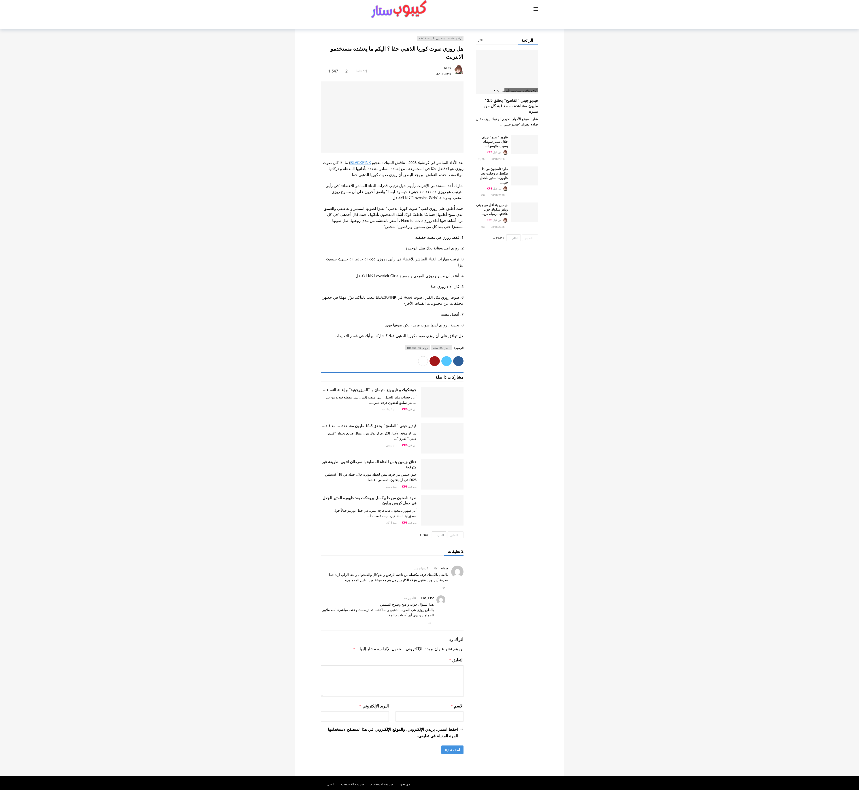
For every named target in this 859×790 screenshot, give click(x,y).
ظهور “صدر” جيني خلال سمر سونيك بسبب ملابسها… (494, 141)
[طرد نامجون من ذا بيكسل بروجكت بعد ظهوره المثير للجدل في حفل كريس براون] (442, 510)
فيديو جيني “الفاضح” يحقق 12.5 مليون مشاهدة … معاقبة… (369, 425)
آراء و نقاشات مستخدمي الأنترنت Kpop (440, 38)
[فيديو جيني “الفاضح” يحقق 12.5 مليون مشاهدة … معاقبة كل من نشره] (442, 438)
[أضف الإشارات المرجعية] (323, 71)
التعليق (456, 660)
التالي (440, 535)
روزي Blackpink (417, 347)
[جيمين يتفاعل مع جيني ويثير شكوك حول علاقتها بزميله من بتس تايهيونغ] (524, 212)
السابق (454, 535)
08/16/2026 (498, 159)
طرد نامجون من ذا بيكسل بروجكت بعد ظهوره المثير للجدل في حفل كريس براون (370, 500)
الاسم (457, 706)
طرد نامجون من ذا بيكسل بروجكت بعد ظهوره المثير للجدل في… (494, 175)
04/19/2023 (443, 74)
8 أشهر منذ (410, 598)
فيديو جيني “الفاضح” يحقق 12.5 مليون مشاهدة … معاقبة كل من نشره (511, 105)
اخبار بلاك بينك (441, 347)
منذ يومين (391, 445)
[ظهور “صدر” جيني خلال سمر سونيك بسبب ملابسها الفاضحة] (524, 144)
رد (443, 587)
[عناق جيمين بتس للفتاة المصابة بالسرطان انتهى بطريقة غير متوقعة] (442, 474)
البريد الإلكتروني (374, 706)
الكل (480, 40)
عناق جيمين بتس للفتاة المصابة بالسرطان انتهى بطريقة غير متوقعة (369, 464)
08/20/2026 (498, 195)
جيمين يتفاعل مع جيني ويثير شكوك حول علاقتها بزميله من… (492, 209)
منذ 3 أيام (391, 522)
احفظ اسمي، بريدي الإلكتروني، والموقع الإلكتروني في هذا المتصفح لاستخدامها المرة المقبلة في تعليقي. (393, 732)
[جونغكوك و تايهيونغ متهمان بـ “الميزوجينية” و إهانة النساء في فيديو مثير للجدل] (442, 402)
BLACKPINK (360, 162)
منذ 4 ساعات (389, 409)
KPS (447, 67)
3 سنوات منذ (421, 568)
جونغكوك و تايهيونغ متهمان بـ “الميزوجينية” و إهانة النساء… (370, 389)
